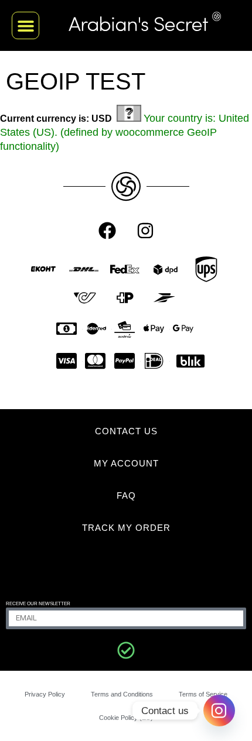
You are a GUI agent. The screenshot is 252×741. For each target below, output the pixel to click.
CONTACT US (126, 431)
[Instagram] (145, 230)
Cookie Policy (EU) (126, 717)
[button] (25, 25)
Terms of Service (203, 694)
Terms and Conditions (122, 694)
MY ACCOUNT (126, 463)
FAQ (126, 495)
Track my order (126, 528)
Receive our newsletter (38, 603)
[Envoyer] (126, 650)
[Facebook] (107, 230)
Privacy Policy (45, 694)
